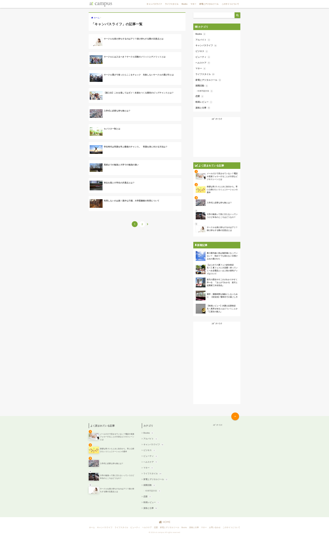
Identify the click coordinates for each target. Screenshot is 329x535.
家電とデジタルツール (209, 4)
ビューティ (202, 57)
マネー (193, 4)
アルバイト (202, 39)
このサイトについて (230, 4)
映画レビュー (203, 102)
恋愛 (199, 96)
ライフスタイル (172, 4)
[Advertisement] (216, 139)
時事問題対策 (205, 91)
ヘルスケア (202, 62)
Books (184, 4)
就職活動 (201, 85)
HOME (166, 522)
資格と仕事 (202, 107)
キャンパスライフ (154, 4)
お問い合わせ (215, 527)
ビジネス (201, 51)
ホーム (92, 527)
